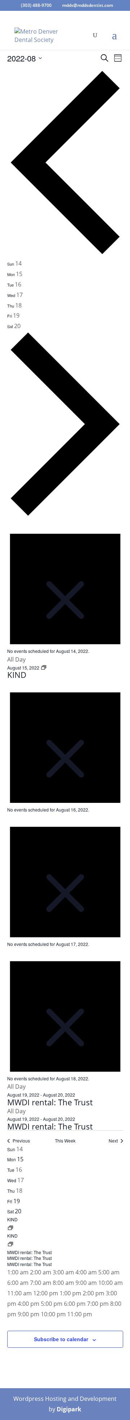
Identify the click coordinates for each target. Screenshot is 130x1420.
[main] (65, 708)
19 (16, 1201)
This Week (65, 1141)
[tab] (14, 263)
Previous (21, 1141)
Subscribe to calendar (61, 1339)
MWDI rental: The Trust (50, 1102)
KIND (16, 674)
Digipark (69, 1409)
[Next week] (65, 515)
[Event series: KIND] (43, 667)
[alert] (65, 587)
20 (18, 1211)
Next (113, 1141)
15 (20, 1159)
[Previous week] (65, 253)
